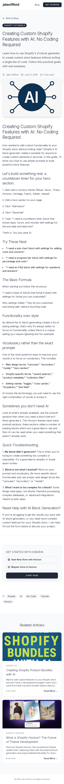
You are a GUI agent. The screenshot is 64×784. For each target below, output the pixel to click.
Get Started (52, 5)
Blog (37, 4)
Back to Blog (12, 18)
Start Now (32, 575)
